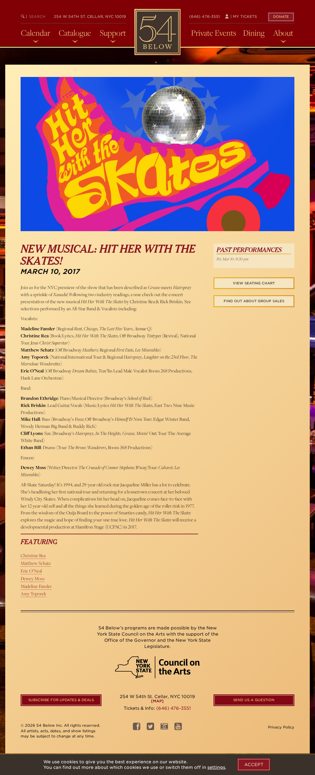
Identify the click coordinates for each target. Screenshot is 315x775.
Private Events (213, 33)
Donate (281, 16)
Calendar (35, 33)
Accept (253, 764)
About (283, 33)
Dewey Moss (33, 578)
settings (216, 767)
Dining (254, 33)
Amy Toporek (33, 593)
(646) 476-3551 (204, 16)
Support (113, 33)
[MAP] (157, 701)
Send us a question (253, 700)
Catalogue (75, 33)
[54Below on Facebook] (136, 728)
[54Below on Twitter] (150, 728)
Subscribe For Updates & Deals (61, 700)
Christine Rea (33, 555)
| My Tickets (243, 16)
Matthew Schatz (36, 563)
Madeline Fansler (36, 586)
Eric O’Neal (31, 571)
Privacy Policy (281, 727)
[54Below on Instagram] (164, 728)
